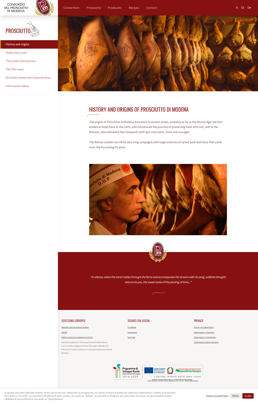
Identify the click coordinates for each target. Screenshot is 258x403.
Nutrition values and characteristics (28, 78)
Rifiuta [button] (235, 395)
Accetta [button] (248, 395)
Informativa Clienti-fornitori (206, 342)
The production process (21, 61)
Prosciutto (93, 8)
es (242, 7)
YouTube (131, 337)
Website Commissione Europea (75, 327)
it (237, 7)
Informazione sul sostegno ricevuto (76, 337)
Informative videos (17, 86)
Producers (115, 8)
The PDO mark (15, 69)
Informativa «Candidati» (205, 337)
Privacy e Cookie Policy (204, 327)
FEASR (64, 332)
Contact (151, 8)
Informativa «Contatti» (204, 332)
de (249, 7)
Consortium (72, 8)
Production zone (16, 53)
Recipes (134, 8)
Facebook (132, 327)
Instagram (132, 332)
